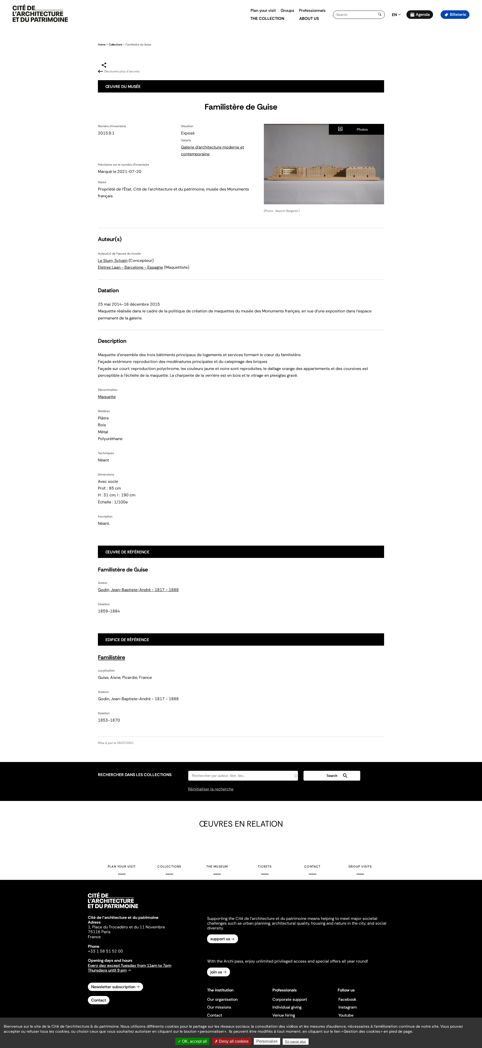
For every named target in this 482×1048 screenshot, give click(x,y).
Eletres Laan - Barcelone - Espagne (130, 267)
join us (216, 972)
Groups (287, 10)
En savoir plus (295, 1041)
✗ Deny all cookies (232, 1041)
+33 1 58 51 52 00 (105, 951)
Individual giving (287, 1007)
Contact (312, 867)
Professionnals (312, 10)
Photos (362, 129)
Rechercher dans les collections (134, 774)
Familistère (111, 657)
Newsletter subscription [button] (113, 986)
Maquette (107, 396)
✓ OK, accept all (192, 1041)
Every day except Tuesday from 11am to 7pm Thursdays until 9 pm (129, 968)
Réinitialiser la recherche (210, 789)
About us (309, 18)
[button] (474, 89)
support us (220, 938)
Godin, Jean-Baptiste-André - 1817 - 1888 (138, 589)
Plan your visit (263, 10)
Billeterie (458, 14)
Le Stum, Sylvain (113, 260)
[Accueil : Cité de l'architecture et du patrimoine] (40, 14)
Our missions (219, 1007)
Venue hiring (283, 1015)
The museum (217, 867)
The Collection (267, 18)
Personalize (267, 1041)
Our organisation (222, 999)
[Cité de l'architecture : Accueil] (113, 909)
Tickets (265, 867)
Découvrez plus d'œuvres (122, 71)
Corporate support (289, 999)
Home (101, 44)
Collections (115, 44)
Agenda (423, 14)
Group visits (360, 867)
